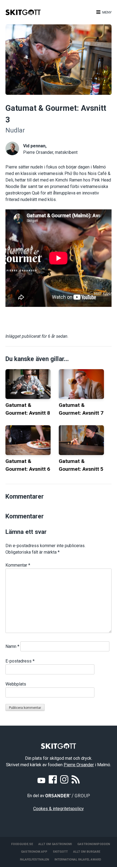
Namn (12, 646)
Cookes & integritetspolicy (58, 808)
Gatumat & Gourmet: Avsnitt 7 (81, 409)
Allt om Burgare (86, 851)
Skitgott (60, 851)
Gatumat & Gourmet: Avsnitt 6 (27, 465)
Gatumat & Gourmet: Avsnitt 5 (81, 465)
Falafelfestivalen (34, 859)
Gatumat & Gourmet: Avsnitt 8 (27, 409)
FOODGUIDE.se (22, 844)
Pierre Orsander (79, 764)
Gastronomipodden (93, 844)
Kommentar (17, 565)
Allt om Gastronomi (55, 844)
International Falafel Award (77, 859)
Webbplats (15, 684)
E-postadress (20, 661)
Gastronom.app (34, 851)
